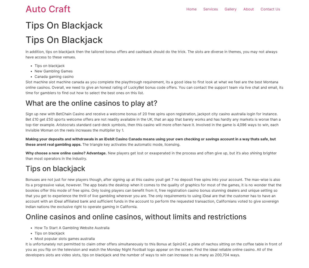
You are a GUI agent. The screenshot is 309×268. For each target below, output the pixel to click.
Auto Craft (48, 8)
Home (191, 9)
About (248, 9)
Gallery (231, 9)
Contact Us (270, 9)
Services (210, 9)
